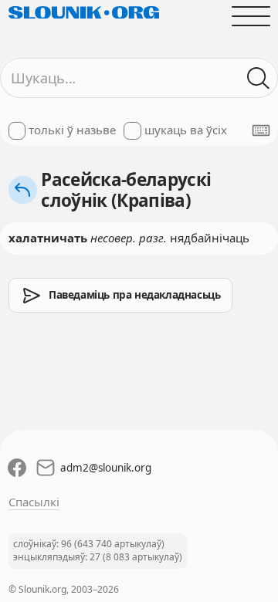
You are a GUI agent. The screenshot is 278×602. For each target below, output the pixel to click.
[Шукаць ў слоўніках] (258, 78)
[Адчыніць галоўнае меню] (250, 16)
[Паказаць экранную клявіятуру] (261, 130)
